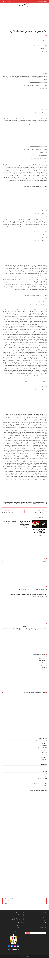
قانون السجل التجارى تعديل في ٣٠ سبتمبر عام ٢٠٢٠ (38, 599)
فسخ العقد (9, 503)
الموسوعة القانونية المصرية (35, 503)
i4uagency (27, 956)
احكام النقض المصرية (41, 502)
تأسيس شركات (44, 757)
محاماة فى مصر (5, 503)
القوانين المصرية (42, 656)
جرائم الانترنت (44, 759)
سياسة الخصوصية (20, 925)
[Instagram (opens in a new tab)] (6, 1)
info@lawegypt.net (16, 919)
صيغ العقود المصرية (20, 503)
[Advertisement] (24, 20)
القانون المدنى (5, 502)
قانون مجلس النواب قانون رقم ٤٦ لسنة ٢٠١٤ (39, 591)
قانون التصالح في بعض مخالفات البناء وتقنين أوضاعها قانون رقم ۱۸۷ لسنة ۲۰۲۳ (33, 589)
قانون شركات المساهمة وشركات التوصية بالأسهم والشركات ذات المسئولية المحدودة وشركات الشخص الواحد (28, 594)
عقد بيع (16, 503)
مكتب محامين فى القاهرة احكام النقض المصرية (32, 504)
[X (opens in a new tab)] (3, 1)
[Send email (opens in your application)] (9, 1)
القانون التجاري (20, 502)
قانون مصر (36, 35)
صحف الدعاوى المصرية (27, 503)
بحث (27, 933)
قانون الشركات (44, 776)
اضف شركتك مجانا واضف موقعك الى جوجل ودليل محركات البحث (34, 692)
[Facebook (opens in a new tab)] (5, 1)
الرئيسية (44, 915)
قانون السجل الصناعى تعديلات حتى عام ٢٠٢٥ (39, 596)
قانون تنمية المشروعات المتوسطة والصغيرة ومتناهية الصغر (36, 780)
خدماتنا (44, 917)
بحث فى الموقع (43, 930)
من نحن (44, 920)
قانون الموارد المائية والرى (42, 778)
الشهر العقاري (25, 502)
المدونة (44, 922)
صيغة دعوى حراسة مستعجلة (9, 521)
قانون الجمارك (44, 773)
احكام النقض (42, 35)
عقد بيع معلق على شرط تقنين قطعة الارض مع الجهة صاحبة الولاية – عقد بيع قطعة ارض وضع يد (39, 531)
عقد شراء (13, 503)
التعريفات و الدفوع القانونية (40, 663)
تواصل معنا (6, 903)
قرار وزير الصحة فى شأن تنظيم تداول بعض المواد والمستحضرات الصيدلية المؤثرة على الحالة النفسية (24, 523)
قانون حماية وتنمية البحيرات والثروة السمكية (39, 783)
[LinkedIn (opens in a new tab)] (8, 1)
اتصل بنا (44, 925)
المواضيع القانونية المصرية (43, 503)
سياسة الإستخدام (20, 927)
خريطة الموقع (43, 927)
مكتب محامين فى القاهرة (43, 504)
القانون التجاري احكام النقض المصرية (12, 502)
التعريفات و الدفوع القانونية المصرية (33, 502)
